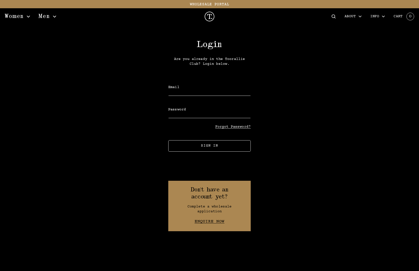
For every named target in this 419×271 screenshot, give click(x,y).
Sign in (209, 146)
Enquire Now (210, 221)
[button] (333, 16)
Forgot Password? (233, 127)
